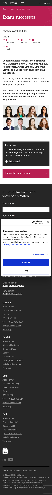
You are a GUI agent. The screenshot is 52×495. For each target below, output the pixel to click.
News (12, 9)
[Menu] (22, 3)
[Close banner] (48, 222)
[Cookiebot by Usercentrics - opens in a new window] (32, 222)
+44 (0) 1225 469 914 (13, 399)
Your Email (9, 215)
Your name (9, 203)
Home (5, 9)
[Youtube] (10, 459)
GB (45, 3)
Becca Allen (22, 70)
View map (7, 329)
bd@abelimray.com (12, 293)
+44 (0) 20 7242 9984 (13, 322)
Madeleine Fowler (16, 64)
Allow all (26, 262)
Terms (5, 470)
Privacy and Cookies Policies (16, 245)
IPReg (42, 485)
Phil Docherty (10, 67)
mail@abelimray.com (13, 285)
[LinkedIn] (4, 459)
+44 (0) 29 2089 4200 (13, 360)
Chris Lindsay (25, 67)
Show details (38, 254)
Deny (26, 271)
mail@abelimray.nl (11, 437)
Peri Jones (29, 60)
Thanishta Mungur (37, 64)
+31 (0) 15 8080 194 (13, 433)
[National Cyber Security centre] (5, 451)
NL (48, 3)
